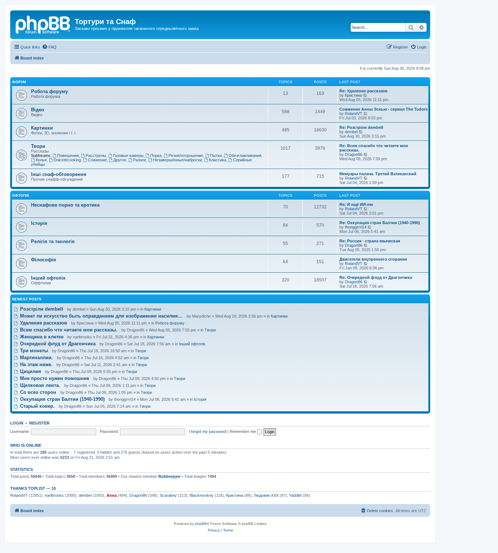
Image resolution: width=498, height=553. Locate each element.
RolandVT (353, 113)
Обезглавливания (245, 155)
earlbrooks (54, 495)
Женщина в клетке (41, 336)
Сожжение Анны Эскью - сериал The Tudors (383, 109)
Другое (119, 160)
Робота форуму (49, 91)
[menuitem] (49, 47)
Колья (41, 160)
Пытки (216, 155)
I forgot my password (207, 431)
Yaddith (295, 495)
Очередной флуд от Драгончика (57, 343)
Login (16, 423)
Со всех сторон (37, 392)
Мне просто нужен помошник (54, 378)
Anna (111, 495)
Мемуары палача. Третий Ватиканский (377, 174)
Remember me (243, 431)
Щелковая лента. (39, 385)
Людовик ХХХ (266, 495)
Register (39, 423)
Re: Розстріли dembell (361, 127)
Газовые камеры (128, 155)
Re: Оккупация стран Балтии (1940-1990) (379, 222)
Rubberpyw (169, 476)
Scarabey (168, 495)
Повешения (68, 155)
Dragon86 (353, 154)
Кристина (353, 95)
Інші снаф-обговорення (58, 174)
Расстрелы (96, 155)
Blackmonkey (202, 495)
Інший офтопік (48, 278)
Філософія (43, 259)
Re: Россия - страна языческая (369, 241)
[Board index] (43, 23)
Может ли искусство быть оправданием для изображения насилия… (101, 316)
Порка (156, 155)
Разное (139, 160)
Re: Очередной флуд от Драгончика (375, 277)
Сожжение (97, 160)
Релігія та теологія (53, 241)
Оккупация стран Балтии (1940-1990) (62, 399)
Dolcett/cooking (67, 160)
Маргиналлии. (36, 357)
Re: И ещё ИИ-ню (356, 204)
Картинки (42, 128)
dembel (351, 132)
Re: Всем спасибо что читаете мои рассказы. (373, 147)
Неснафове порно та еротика (65, 205)
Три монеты (33, 350)
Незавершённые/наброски (177, 160)
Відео (37, 109)
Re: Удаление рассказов (363, 91)
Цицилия (30, 371)
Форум (19, 82)
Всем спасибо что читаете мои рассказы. (68, 330)
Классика (217, 160)
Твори (38, 146)
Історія (39, 223)
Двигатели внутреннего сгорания (373, 259)
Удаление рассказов (43, 323)
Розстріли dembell (41, 309)
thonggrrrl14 (355, 227)
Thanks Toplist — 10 (33, 488)
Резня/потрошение (185, 155)
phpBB (201, 524)
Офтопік (20, 195)
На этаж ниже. (35, 364)
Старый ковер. (37, 406)
